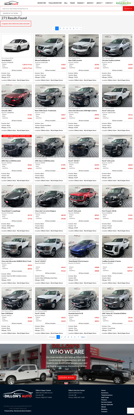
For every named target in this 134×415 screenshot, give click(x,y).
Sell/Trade (105, 397)
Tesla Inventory (55, 3)
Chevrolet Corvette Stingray (45, 211)
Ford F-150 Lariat (108, 110)
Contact (109, 3)
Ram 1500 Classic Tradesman (45, 110)
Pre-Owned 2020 (41, 58)
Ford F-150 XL (40, 313)
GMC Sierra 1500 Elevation (11, 161)
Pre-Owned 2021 (108, 58)
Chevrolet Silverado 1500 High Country (82, 110)
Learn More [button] (67, 377)
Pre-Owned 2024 (7, 159)
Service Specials (107, 404)
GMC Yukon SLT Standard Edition (114, 313)
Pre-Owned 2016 (74, 58)
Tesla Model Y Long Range (10, 211)
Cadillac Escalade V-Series (111, 261)
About (103, 407)
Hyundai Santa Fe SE (75, 313)
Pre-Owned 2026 (7, 58)
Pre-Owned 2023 (7, 108)
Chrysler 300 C (6, 110)
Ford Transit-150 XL (109, 211)
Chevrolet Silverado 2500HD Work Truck (16, 261)
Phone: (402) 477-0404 (44, 397)
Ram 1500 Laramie (75, 60)
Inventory (42, 3)
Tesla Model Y (6, 60)
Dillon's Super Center (43, 390)
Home (103, 390)
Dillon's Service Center (76, 390)
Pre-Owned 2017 (7, 259)
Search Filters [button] (10, 13)
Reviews (104, 409)
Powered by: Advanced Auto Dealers (18, 411)
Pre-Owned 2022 (41, 108)
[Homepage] (11, 2)
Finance (104, 400)
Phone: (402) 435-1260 (76, 397)
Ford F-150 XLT (74, 161)
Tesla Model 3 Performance (78, 261)
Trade (72, 3)
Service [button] (90, 3)
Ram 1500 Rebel (7, 313)
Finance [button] (80, 3)
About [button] (99, 3)
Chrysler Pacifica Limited (111, 60)
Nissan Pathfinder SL (42, 60)
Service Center (106, 402)
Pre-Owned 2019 (74, 108)
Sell (65, 3)
